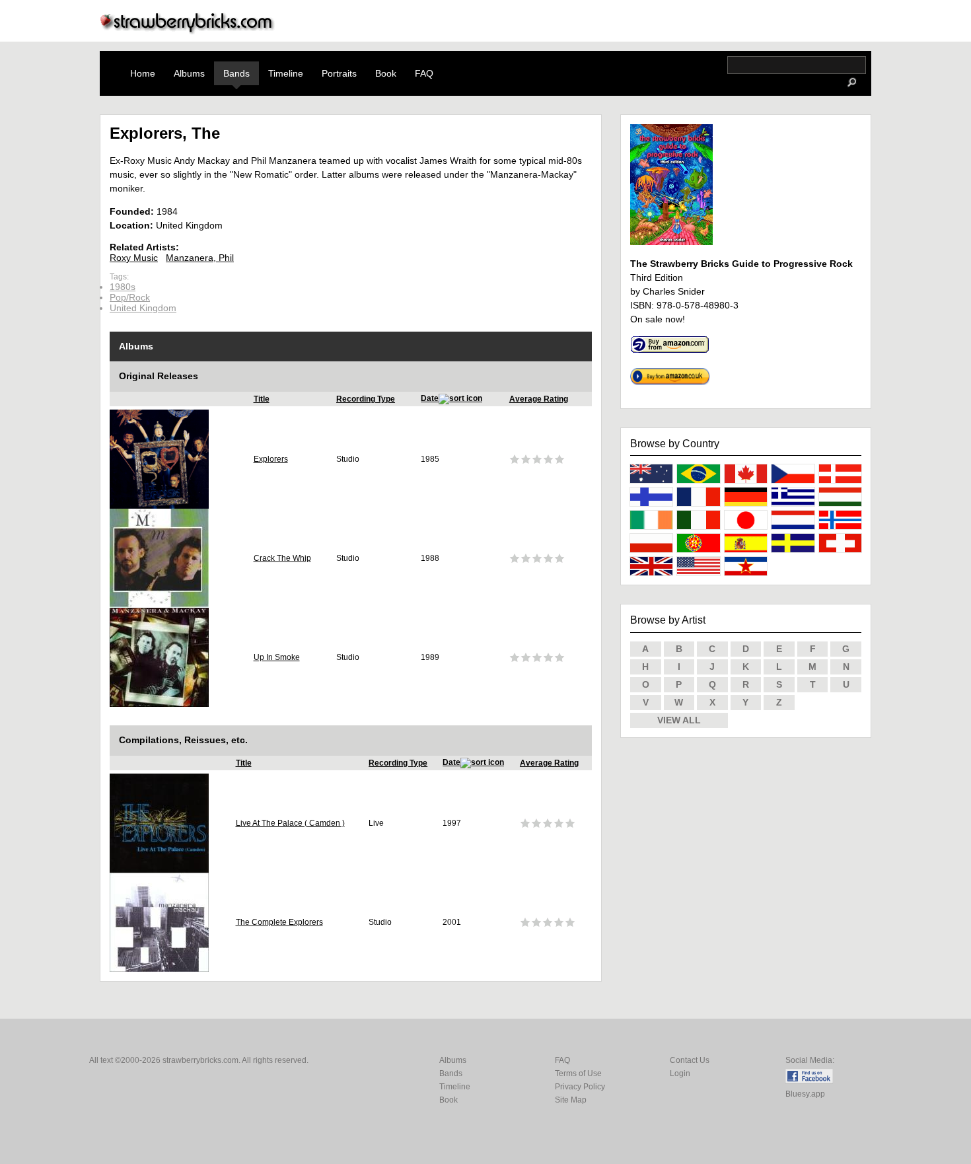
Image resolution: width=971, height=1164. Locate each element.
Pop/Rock (130, 297)
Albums (189, 73)
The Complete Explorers (279, 922)
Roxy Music (134, 257)
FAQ (424, 73)
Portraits (339, 73)
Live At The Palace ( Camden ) (290, 823)
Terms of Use (578, 1073)
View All (679, 720)
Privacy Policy (580, 1086)
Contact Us (689, 1060)
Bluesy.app (805, 1094)
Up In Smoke (277, 657)
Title (262, 399)
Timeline (285, 73)
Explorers (271, 459)
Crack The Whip (282, 558)
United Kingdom (143, 308)
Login (680, 1073)
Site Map (571, 1100)
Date (430, 398)
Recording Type (365, 399)
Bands (236, 73)
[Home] (187, 30)
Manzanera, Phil (200, 257)
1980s (122, 286)
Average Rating (538, 399)
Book (385, 73)
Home (142, 73)
